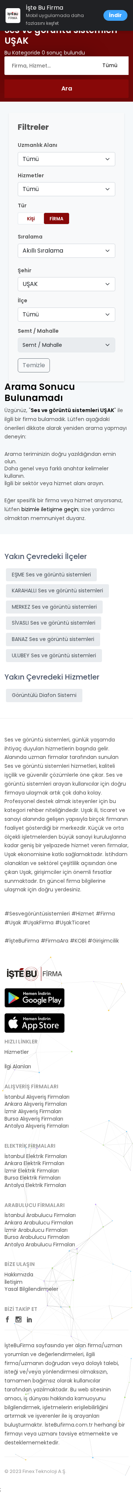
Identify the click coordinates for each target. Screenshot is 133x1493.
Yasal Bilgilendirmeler (31, 1289)
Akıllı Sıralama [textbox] (43, 250)
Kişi (31, 219)
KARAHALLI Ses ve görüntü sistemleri (57, 590)
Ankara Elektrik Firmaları (34, 1163)
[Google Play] (34, 997)
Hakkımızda (18, 1274)
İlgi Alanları (17, 1066)
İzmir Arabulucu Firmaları (36, 1230)
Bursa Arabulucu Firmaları (36, 1237)
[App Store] (34, 1023)
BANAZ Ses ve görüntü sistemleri (53, 639)
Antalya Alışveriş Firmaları (36, 1125)
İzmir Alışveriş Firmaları (32, 1111)
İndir (115, 15)
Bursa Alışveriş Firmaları (33, 1118)
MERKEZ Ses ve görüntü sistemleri (54, 607)
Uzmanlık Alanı (37, 145)
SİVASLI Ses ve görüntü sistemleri (53, 623)
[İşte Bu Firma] (34, 976)
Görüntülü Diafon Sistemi (44, 695)
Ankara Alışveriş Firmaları (35, 1104)
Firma (57, 219)
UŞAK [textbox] (30, 284)
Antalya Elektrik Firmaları (35, 1185)
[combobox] (66, 159)
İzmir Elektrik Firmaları (31, 1170)
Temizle (34, 365)
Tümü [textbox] (31, 159)
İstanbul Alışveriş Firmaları (36, 1097)
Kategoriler (18, 1059)
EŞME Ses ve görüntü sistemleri (51, 574)
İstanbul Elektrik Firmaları (35, 1156)
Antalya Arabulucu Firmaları (39, 1244)
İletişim (13, 1282)
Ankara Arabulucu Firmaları (38, 1222)
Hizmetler (16, 1052)
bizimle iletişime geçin (49, 509)
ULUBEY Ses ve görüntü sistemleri (54, 655)
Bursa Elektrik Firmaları (32, 1177)
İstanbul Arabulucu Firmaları (40, 1215)
